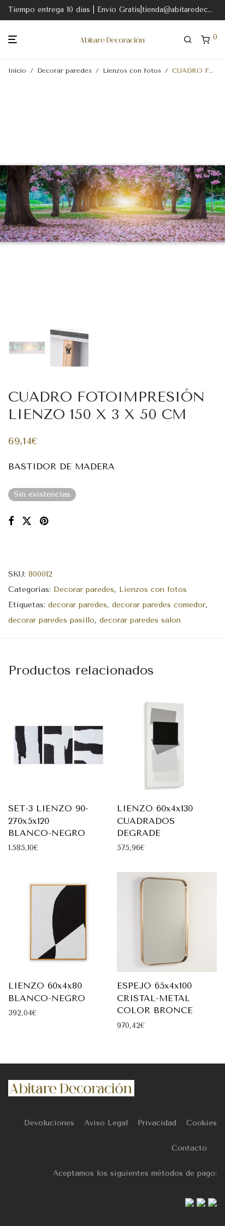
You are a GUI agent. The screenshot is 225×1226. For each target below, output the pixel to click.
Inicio (17, 70)
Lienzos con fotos (132, 70)
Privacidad (157, 1123)
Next (214, 203)
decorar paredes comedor (158, 604)
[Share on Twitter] (27, 521)
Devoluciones (49, 1123)
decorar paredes (77, 604)
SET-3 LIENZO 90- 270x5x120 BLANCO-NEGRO (48, 820)
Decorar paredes (64, 70)
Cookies (201, 1123)
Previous (10, 203)
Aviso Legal (106, 1123)
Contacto (189, 1148)
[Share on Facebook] (11, 521)
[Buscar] (192, 40)
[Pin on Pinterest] (45, 521)
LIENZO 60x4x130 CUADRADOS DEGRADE (155, 820)
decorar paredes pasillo (51, 620)
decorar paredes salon (140, 620)
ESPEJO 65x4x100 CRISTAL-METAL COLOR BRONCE (155, 997)
